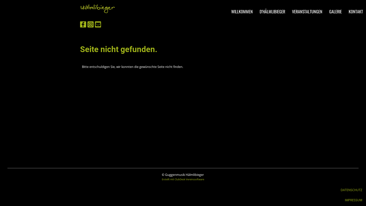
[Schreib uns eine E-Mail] (98, 25)
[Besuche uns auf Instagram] (90, 25)
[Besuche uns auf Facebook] (83, 25)
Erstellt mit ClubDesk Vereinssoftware (183, 179)
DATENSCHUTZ (351, 190)
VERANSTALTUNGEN (307, 11)
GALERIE (335, 11)
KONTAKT (356, 11)
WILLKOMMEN (242, 11)
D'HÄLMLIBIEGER (272, 11)
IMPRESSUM (353, 200)
